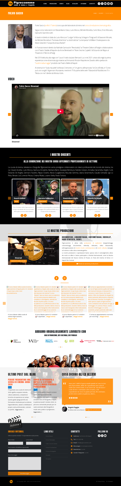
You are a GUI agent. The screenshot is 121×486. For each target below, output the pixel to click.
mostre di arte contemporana (85, 248)
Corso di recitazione (51, 447)
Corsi (45, 3)
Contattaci (110, 481)
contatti (92, 3)
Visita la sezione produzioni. (88, 264)
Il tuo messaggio (12, 455)
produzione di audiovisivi (93, 243)
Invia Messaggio (24, 473)
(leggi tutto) (12, 319)
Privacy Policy (101, 481)
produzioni (53, 3)
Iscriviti (83, 449)
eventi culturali (102, 248)
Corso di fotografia (51, 451)
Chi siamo (48, 459)
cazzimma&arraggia (42, 63)
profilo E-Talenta (51, 25)
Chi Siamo (83, 3)
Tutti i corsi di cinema (51, 443)
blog (67, 3)
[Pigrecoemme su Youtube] (105, 3)
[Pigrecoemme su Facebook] (99, 3)
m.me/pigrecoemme (86, 446)
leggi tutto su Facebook (93, 409)
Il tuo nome (11, 440)
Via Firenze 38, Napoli (85, 436)
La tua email (29, 440)
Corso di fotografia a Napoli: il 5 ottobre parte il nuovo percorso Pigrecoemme (45, 383)
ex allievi (75, 3)
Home (95, 13)
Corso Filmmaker (50, 440)
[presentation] (9, 114)
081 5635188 (79, 439)
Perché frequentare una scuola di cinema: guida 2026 (19, 382)
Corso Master (49, 436)
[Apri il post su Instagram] (20, 299)
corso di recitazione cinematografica (98, 25)
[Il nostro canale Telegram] (108, 3)
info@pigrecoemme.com (84, 443)
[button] (59, 347)
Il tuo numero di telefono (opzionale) (18, 447)
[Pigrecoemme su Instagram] (102, 3)
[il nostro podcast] (111, 3)
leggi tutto (19, 409)
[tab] (56, 279)
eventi (61, 3)
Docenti (101, 13)
